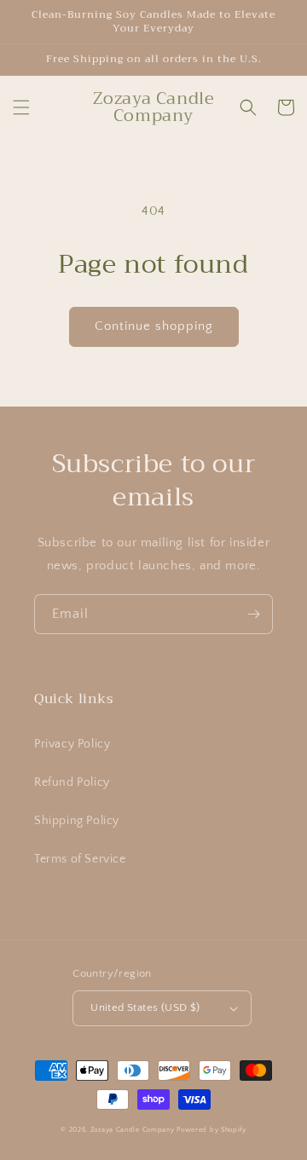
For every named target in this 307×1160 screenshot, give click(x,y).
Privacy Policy (72, 744)
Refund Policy (72, 782)
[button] (21, 107)
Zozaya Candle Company (133, 1130)
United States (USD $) (145, 1007)
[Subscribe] (253, 614)
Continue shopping (154, 326)
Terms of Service (80, 859)
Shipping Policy (76, 821)
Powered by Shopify (211, 1130)
